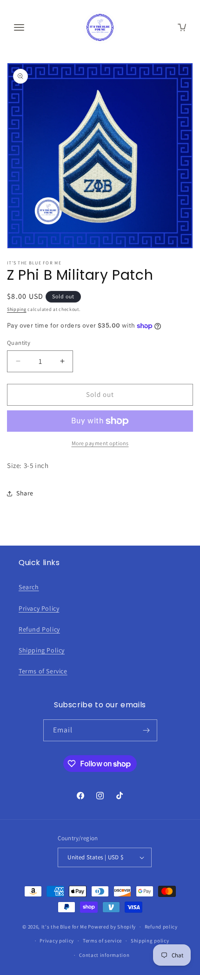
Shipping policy (150, 940)
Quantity (18, 343)
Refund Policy (39, 629)
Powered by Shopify (112, 926)
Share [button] (24, 493)
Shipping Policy (42, 650)
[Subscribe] (146, 730)
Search (29, 587)
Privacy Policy (39, 608)
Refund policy (161, 926)
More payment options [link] (100, 443)
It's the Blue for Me (64, 926)
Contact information (104, 955)
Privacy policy (57, 940)
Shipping (17, 309)
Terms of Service (43, 671)
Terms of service (102, 940)
